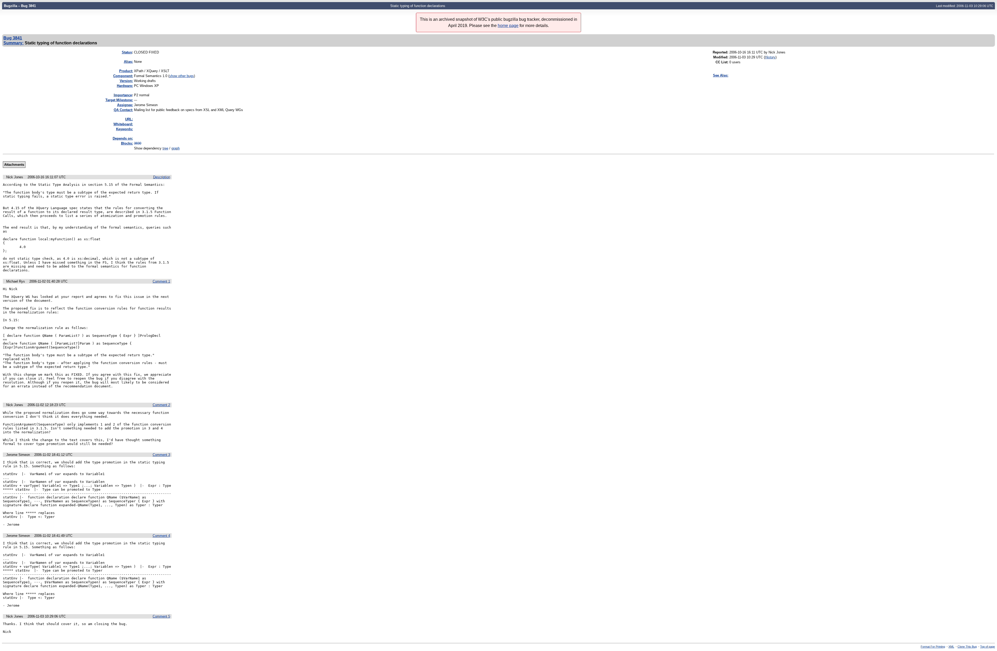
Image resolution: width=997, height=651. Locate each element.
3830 (137, 143)
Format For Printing (933, 646)
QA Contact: (123, 110)
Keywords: (124, 129)
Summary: (13, 42)
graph (175, 148)
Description (161, 177)
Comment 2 (161, 405)
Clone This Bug (967, 646)
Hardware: (125, 86)
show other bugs (181, 76)
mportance (123, 95)
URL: (129, 119)
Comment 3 (161, 455)
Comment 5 (161, 616)
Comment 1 (161, 281)
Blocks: (127, 143)
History (770, 57)
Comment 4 (161, 536)
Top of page (987, 646)
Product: (126, 71)
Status (127, 52)
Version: (126, 81)
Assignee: (125, 105)
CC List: (722, 62)
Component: (123, 76)
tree (165, 148)
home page (508, 25)
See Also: (720, 75)
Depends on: (123, 138)
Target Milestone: (119, 100)
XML (951, 646)
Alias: (128, 62)
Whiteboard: (123, 124)
